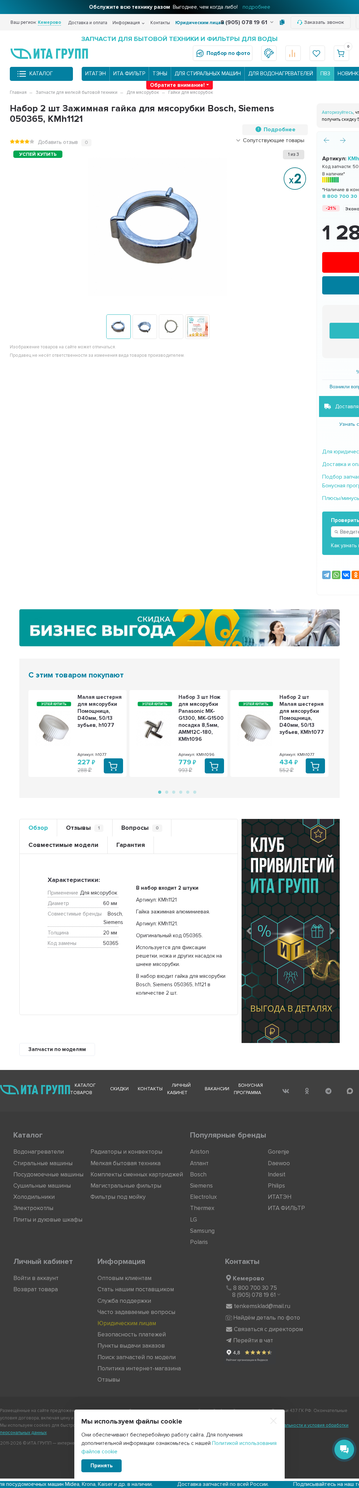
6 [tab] (194, 792)
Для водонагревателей (280, 73)
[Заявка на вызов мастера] (269, 53)
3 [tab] (173, 792)
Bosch (198, 1174)
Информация (126, 23)
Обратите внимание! (177, 85)
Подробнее (280, 129)
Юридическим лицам (199, 23)
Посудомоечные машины (48, 1174)
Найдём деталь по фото (266, 1317)
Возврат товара (35, 1289)
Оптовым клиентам (124, 1278)
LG (193, 1219)
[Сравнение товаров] (293, 53)
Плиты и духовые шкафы (47, 1219)
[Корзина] (341, 53)
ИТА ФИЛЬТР (129, 73)
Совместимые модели (63, 845)
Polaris (199, 1242)
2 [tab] (166, 792)
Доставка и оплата (87, 23)
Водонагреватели (38, 1151)
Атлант (199, 1163)
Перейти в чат (253, 1340)
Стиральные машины (43, 1163)
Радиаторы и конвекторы (126, 1151)
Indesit (276, 1174)
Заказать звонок (324, 22)
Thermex (202, 1208)
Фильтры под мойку (117, 1197)
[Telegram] (326, 575)
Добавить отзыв (58, 142)
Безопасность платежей (131, 1334)
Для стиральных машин (208, 73)
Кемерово (248, 1278)
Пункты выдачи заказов (131, 1345)
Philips (276, 1185)
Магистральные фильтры (125, 1185)
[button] (249, 931)
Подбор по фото (228, 53)
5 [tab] (187, 792)
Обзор (38, 828)
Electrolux (203, 1197)
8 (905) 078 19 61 (245, 22)
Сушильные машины (42, 1185)
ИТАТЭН (95, 73)
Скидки (119, 1089)
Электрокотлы (33, 1208)
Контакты (160, 23)
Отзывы (83, 828)
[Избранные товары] (317, 53)
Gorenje (278, 1151)
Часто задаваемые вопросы (136, 1312)
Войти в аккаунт (36, 1278)
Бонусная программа (248, 1089)
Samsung (202, 1231)
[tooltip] (282, 22)
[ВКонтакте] (346, 575)
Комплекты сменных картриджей (136, 1174)
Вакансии (217, 1089)
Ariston (199, 1151)
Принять (101, 1465)
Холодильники (34, 1197)
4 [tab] (180, 792)
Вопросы (140, 828)
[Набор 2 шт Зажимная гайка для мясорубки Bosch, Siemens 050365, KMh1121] (118, 327)
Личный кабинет (179, 1089)
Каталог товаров (83, 1089)
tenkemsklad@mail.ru (262, 1306)
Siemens (201, 1185)
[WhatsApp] (336, 575)
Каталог (41, 73)
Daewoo (279, 1163)
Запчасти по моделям (57, 1049)
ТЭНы (160, 73)
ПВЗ (325, 73)
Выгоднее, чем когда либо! (179, 7)
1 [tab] (159, 792)
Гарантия (130, 845)
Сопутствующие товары (273, 140)
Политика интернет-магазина (139, 1368)
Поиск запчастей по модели (136, 1357)
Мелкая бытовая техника (125, 1163)
